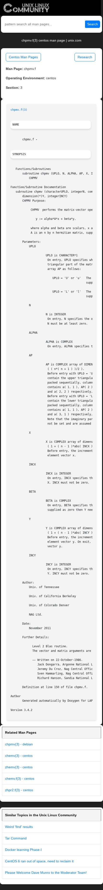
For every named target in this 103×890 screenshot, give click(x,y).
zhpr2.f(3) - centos (19, 790)
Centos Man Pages (23, 57)
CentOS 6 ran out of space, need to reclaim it (39, 861)
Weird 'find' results (19, 827)
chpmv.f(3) (19, 109)
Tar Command (16, 838)
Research (85, 57)
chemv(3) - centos (19, 756)
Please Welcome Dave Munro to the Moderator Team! (46, 872)
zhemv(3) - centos (19, 767)
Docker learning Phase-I (23, 850)
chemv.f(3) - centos (19, 778)
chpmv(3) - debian (19, 744)
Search (92, 24)
